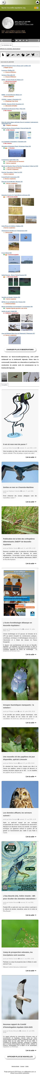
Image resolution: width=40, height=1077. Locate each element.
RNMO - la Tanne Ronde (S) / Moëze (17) (12, 79)
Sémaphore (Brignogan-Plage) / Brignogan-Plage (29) (16, 146)
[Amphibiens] (22, 54)
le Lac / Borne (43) (7, 253)
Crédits (26, 1066)
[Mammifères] (8, 54)
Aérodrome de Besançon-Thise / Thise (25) (13, 108)
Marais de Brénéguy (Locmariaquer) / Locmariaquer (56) (17, 306)
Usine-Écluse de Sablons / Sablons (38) (12, 226)
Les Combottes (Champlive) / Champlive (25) (14, 141)
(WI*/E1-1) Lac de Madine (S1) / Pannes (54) (13, 302)
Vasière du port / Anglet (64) (9, 311)
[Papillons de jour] (32, 54)
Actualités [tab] (4, 385)
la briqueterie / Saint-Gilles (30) (10, 159)
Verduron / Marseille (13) (8, 75)
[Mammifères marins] (13, 54)
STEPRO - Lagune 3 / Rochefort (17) (11, 99)
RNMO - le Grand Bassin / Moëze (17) (12, 94)
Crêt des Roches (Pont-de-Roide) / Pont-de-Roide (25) (16, 128)
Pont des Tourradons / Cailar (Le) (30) (12, 172)
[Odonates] (27, 54)
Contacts (22, 1066)
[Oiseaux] (3, 54)
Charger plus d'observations (20, 349)
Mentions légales (15, 1066)
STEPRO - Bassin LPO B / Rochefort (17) (13, 104)
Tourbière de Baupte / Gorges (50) (11, 297)
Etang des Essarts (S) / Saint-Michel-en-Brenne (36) (16, 195)
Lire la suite (30, 457)
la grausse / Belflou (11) (8, 70)
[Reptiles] (18, 54)
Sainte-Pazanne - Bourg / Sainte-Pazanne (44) (14, 275)
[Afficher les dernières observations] (10, 49)
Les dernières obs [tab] (7, 45)
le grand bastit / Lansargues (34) (10, 177)
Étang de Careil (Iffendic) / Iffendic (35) (12, 181)
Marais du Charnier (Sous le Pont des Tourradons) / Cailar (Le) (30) (20, 166)
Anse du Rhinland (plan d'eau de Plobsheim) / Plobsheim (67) (18, 333)
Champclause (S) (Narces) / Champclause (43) (14, 230)
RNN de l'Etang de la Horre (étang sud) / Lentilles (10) (16, 65)
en (37, 7)
